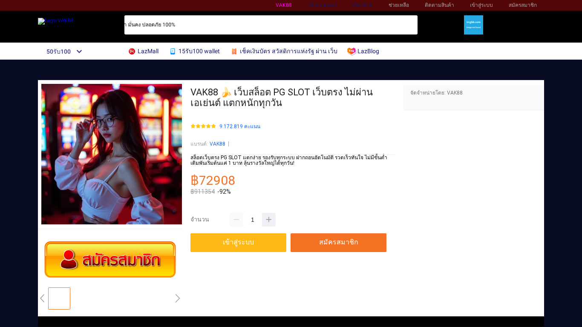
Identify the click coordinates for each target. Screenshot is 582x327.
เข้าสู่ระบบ (481, 5)
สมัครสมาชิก (523, 5)
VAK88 (284, 5)
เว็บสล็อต (362, 5)
